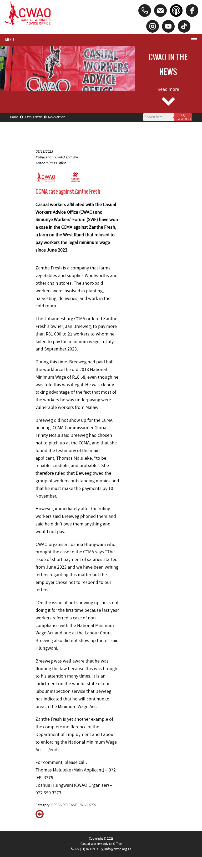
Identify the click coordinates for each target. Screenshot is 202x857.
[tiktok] (184, 26)
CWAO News (34, 117)
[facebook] (192, 10)
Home (15, 117)
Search (183, 119)
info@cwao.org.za (118, 849)
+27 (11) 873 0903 (86, 849)
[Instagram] (152, 26)
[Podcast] (176, 10)
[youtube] (168, 26)
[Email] (160, 10)
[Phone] (144, 10)
